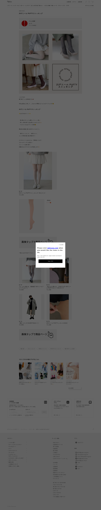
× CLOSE (61, 244)
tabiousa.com (52, 248)
